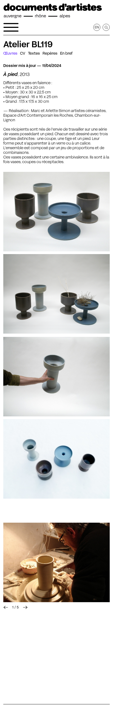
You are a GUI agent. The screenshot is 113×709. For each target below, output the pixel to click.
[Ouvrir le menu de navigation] (11, 27)
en (97, 27)
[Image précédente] (6, 607)
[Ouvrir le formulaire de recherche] (106, 27)
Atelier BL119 (28, 44)
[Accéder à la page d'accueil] (52, 11)
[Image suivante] (25, 607)
